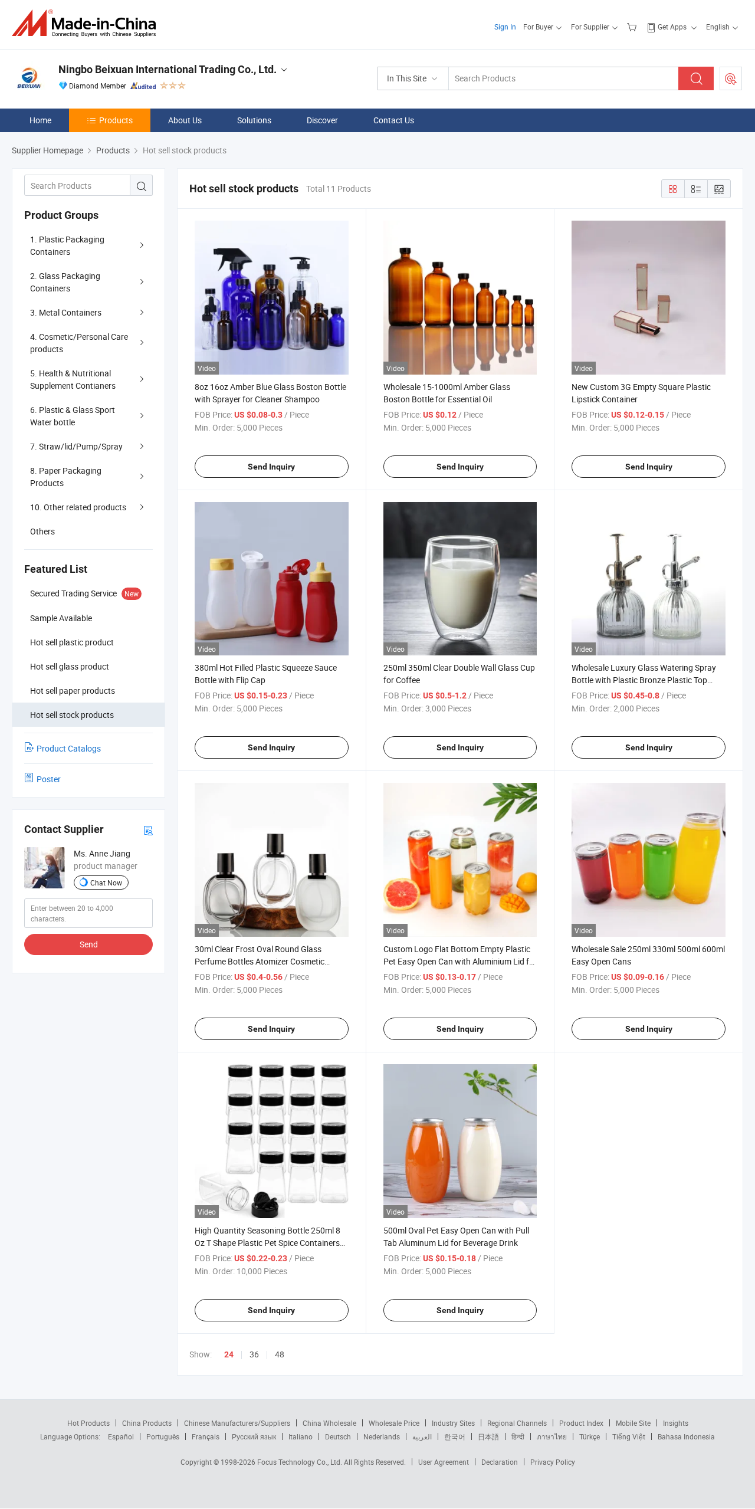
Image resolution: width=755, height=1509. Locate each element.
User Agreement (443, 1462)
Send (89, 944)
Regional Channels (517, 1423)
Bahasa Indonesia (686, 1436)
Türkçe (589, 1436)
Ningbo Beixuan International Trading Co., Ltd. (167, 69)
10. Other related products (78, 507)
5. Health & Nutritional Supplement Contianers (73, 379)
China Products (147, 1423)
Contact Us (393, 120)
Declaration (499, 1462)
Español (121, 1436)
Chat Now (106, 882)
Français (205, 1436)
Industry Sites (453, 1423)
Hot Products (88, 1423)
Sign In (505, 26)
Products (116, 120)
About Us (185, 120)
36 (254, 1354)
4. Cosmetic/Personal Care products (79, 343)
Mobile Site (633, 1423)
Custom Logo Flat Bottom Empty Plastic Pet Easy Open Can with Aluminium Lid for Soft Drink (460, 961)
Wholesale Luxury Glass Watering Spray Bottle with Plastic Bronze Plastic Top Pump (644, 680)
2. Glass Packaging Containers (65, 282)
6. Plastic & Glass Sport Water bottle (72, 416)
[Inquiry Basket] (633, 26)
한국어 (454, 1436)
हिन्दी (517, 1436)
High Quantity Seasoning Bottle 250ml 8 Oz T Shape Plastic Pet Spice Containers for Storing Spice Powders (267, 1243)
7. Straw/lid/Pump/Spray (76, 446)
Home (40, 120)
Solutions (254, 120)
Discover (322, 120)
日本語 (488, 1436)
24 (229, 1354)
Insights (675, 1423)
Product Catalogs (69, 748)
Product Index (581, 1423)
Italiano (300, 1436)
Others (42, 531)
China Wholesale (329, 1423)
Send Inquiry (271, 466)
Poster (49, 779)
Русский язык (254, 1436)
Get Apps (672, 26)
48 (279, 1354)
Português (162, 1436)
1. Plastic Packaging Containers (67, 245)
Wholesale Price (394, 1423)
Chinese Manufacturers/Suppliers (237, 1423)
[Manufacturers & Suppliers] (87, 23)
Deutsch (338, 1436)
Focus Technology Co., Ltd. (300, 1462)
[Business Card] (148, 830)
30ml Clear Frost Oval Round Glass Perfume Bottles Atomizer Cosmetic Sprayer (259, 961)
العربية (422, 1436)
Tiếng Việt (628, 1436)
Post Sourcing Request (731, 78)
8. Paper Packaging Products (65, 476)
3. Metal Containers (65, 312)
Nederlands (381, 1436)
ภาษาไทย (552, 1436)
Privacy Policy (552, 1462)
